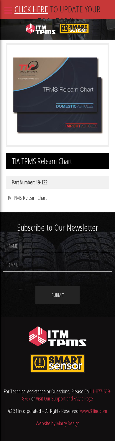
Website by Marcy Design (57, 423)
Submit (58, 295)
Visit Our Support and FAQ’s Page (64, 398)
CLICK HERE (31, 9)
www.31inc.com (93, 410)
